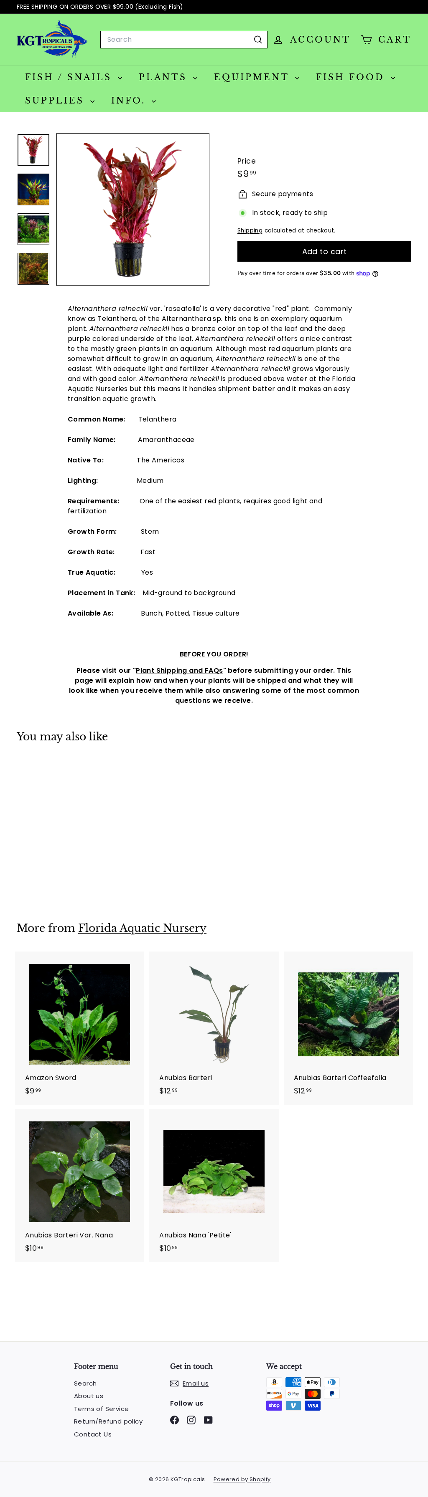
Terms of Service (101, 1408)
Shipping (249, 231)
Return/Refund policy (108, 1421)
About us (88, 1395)
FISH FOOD (352, 77)
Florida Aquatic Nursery (142, 928)
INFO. (130, 101)
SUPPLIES (56, 101)
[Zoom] (133, 209)
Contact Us (93, 1434)
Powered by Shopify (242, 1479)
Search (85, 1383)
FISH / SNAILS (70, 77)
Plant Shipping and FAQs (179, 670)
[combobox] (184, 39)
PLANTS (165, 77)
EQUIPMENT (253, 77)
